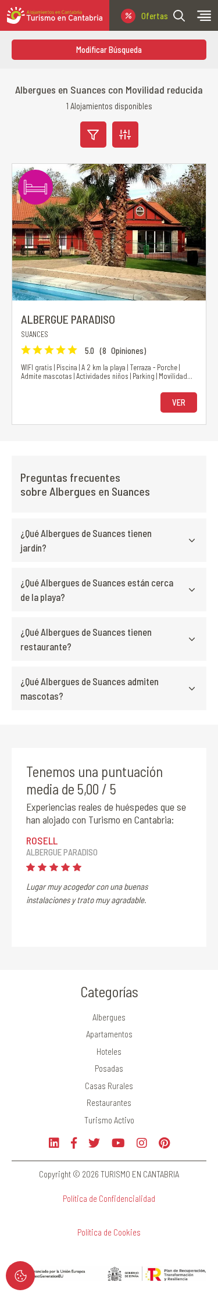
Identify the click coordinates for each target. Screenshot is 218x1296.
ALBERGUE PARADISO (68, 319)
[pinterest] (164, 1143)
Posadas (109, 1068)
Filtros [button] (93, 134)
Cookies (20, 1275)
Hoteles (109, 1051)
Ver (178, 402)
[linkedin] (54, 1143)
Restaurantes (109, 1102)
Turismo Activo (109, 1120)
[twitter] (94, 1143)
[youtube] (118, 1143)
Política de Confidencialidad (109, 1198)
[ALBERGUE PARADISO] (109, 232)
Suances (34, 334)
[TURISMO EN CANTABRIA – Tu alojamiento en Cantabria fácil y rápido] (54, 15)
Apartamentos (109, 1034)
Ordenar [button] (125, 134)
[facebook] (74, 1143)
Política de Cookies (109, 1232)
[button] (179, 15)
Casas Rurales (109, 1085)
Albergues (109, 1017)
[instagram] (142, 1143)
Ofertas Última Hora (154, 15)
